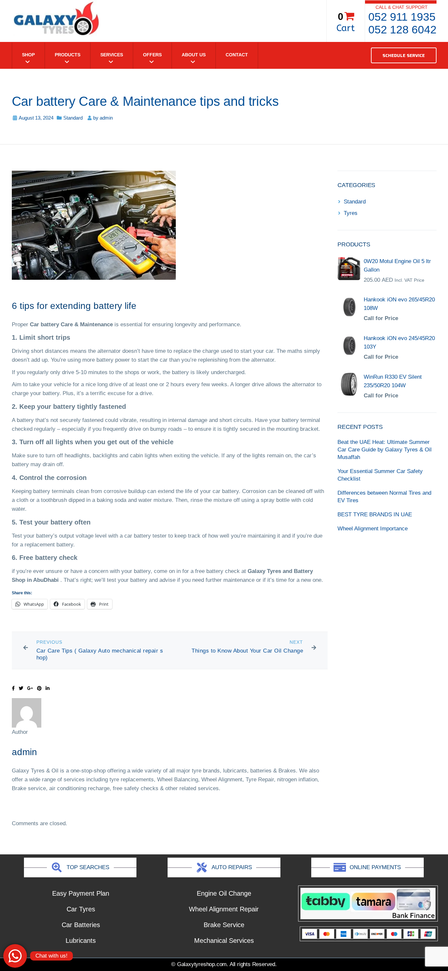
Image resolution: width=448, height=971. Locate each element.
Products (67, 54)
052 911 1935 (402, 16)
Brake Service (224, 924)
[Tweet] (21, 688)
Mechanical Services (224, 940)
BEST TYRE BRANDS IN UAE (374, 514)
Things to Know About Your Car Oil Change (247, 651)
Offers (152, 54)
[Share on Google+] (30, 688)
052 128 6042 (402, 29)
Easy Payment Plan (80, 893)
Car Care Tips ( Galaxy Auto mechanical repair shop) (99, 654)
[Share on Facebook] (13, 688)
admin (106, 118)
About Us (194, 54)
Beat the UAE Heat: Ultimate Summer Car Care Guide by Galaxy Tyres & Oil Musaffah (384, 449)
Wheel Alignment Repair (224, 909)
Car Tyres (81, 909)
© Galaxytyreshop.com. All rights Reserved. (224, 964)
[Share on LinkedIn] (48, 688)
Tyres (350, 213)
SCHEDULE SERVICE (403, 55)
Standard (73, 118)
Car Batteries (81, 924)
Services (111, 54)
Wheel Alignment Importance (372, 528)
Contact (237, 54)
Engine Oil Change (224, 893)
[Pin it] (39, 688)
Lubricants (81, 940)
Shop (28, 54)
